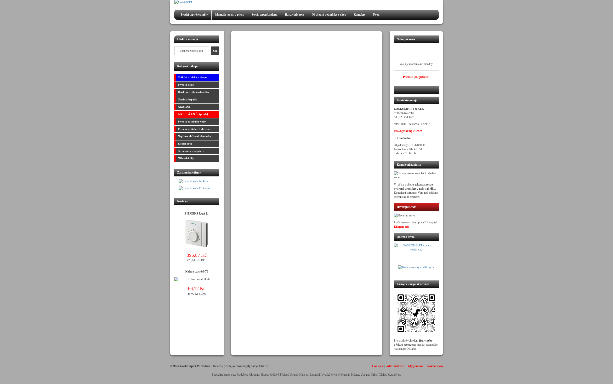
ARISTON (184, 106)
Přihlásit (408, 77)
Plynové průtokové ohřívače (194, 129)
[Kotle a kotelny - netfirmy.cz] (416, 270)
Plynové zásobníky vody (192, 121)
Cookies (377, 366)
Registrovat (422, 77)
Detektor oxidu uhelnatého (193, 92)
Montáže (229, 14)
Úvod (376, 14)
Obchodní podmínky (329, 14)
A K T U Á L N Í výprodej (193, 114)
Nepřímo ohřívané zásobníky (194, 136)
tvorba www (435, 366)
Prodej (194, 14)
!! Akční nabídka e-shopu (192, 77)
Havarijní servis (294, 14)
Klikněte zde (401, 226)
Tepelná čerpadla (188, 99)
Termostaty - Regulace (191, 151)
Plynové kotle (186, 84)
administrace (395, 366)
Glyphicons (415, 366)
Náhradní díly (186, 158)
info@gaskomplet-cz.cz (408, 131)
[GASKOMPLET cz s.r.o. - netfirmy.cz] (416, 254)
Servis (265, 14)
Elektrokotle (185, 143)
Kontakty (359, 14)
